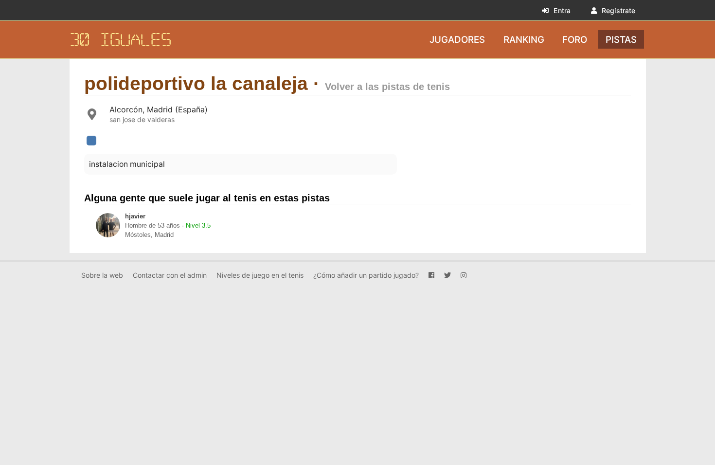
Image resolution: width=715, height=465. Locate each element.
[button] (91, 140)
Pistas (621, 39)
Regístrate (618, 10)
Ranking (523, 39)
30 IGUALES (121, 39)
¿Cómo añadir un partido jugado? (366, 275)
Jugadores (457, 39)
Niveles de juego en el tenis (260, 275)
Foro (574, 39)
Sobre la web (102, 275)
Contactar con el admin (170, 275)
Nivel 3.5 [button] (198, 225)
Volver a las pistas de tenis (387, 86)
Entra (562, 10)
